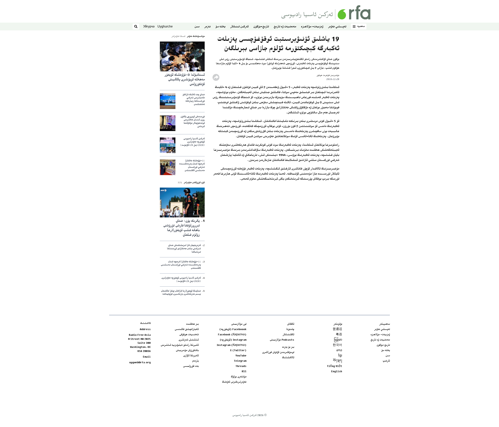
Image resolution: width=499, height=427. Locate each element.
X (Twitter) (238, 351)
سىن (197, 27)
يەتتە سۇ (220, 27)
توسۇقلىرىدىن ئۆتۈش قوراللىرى (278, 352)
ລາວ (339, 351)
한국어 (337, 345)
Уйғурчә (149, 26)
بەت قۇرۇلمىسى (191, 366)
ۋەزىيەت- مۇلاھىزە (312, 27)
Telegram (240, 361)
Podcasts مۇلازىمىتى (282, 340)
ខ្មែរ (340, 356)
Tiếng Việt (334, 366)
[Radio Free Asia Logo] (325, 12)
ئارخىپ (386, 361)
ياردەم (195, 361)
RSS (244, 372)
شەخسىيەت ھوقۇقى (189, 335)
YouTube (240, 356)
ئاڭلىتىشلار (288, 335)
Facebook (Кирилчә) (232, 335)
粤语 (339, 335)
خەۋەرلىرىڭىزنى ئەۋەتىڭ (234, 382)
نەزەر (207, 27)
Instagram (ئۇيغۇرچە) (233, 340)
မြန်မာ (338, 340)
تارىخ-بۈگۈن (261, 27)
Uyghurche (165, 26)
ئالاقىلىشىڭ (288, 358)
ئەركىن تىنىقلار (239, 27)
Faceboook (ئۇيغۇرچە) (232, 329)
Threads (240, 366)
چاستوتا (290, 329)
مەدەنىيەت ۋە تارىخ (285, 27)
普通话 (337, 329)
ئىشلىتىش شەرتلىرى (189, 340)
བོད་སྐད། (337, 361)
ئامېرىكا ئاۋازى (191, 356)
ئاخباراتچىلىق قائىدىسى (187, 329)
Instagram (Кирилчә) (231, 345)
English (336, 372)
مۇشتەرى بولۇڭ (238, 377)
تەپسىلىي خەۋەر (337, 27)
